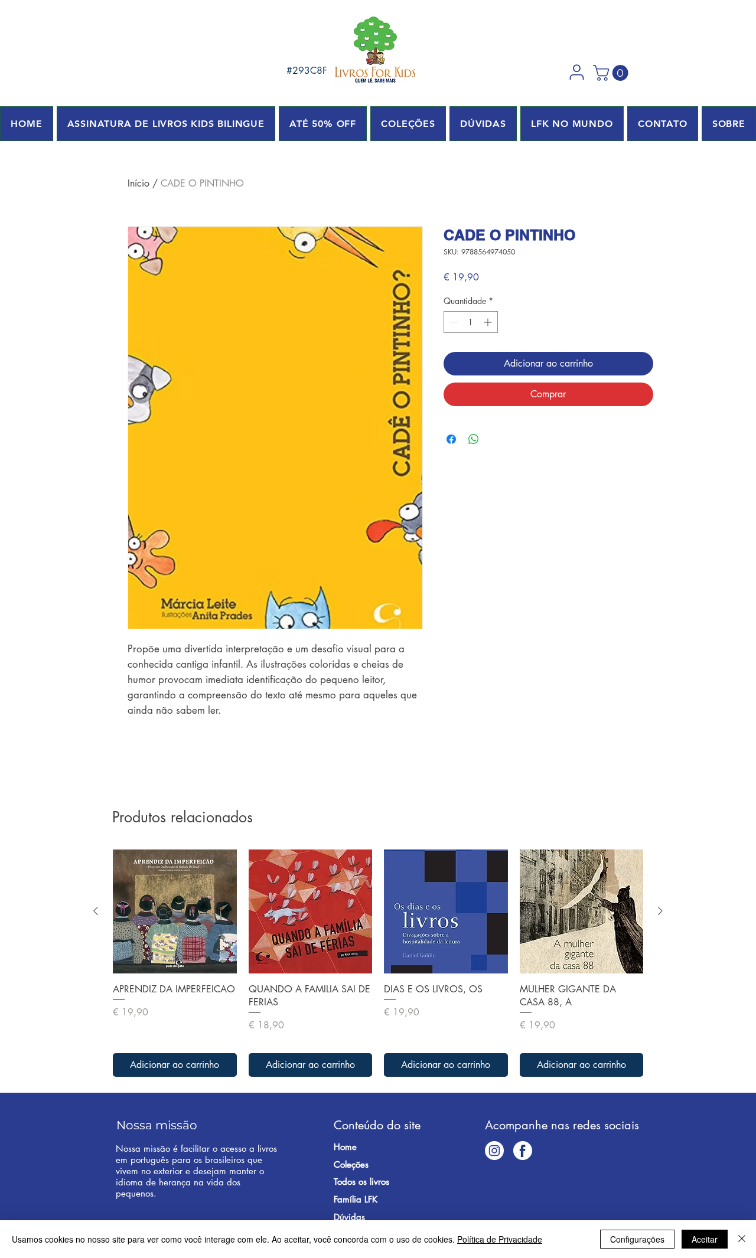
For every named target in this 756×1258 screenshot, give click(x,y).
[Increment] (488, 322)
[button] (576, 72)
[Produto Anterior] (96, 911)
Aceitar (705, 1239)
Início (138, 183)
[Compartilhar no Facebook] (451, 439)
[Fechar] (742, 1239)
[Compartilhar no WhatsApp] (474, 439)
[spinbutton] (470, 322)
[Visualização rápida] (175, 911)
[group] (378, 963)
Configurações (637, 1239)
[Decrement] (452, 322)
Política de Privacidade (499, 1239)
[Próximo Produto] (660, 911)
